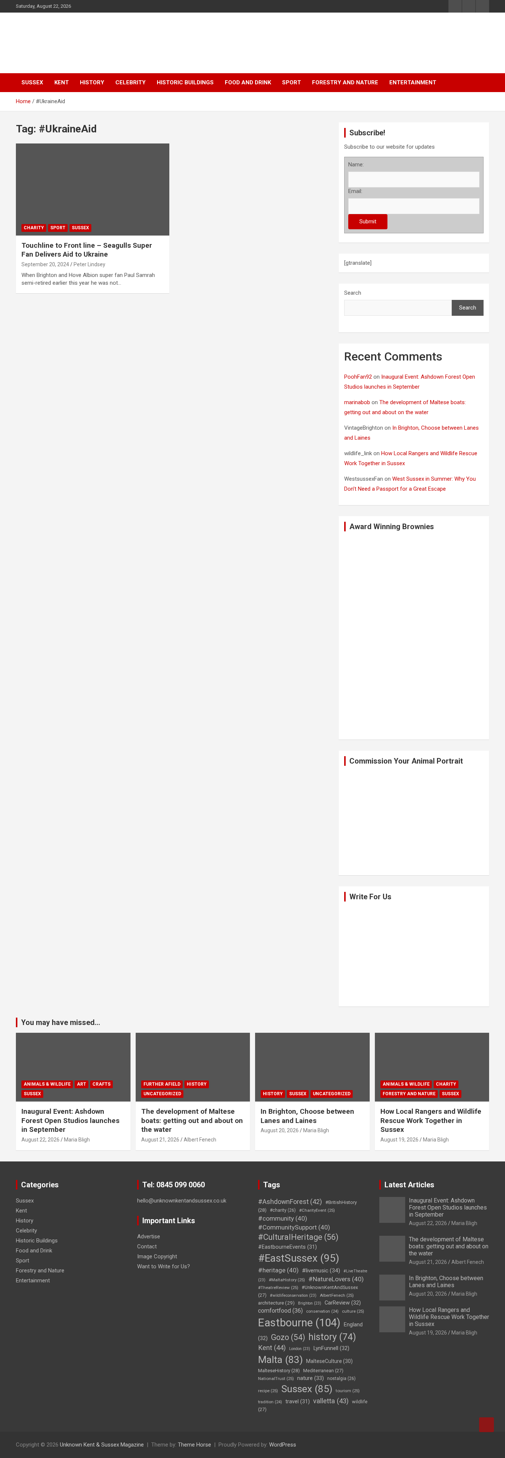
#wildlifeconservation (293, 1295)
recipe (268, 1390)
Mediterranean (323, 1370)
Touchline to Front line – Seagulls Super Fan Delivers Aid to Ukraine (86, 250)
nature (310, 1378)
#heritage (278, 1270)
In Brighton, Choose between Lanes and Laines (307, 1116)
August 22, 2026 (40, 1140)
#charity (283, 1210)
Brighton (309, 1303)
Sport (291, 82)
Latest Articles (409, 1184)
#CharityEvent (317, 1210)
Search (352, 293)
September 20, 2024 (45, 264)
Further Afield (161, 1084)
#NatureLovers (336, 1279)
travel (297, 1401)
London (299, 1348)
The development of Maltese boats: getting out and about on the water (192, 1120)
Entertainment (412, 82)
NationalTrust (276, 1378)
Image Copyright (157, 1256)
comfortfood (280, 1310)
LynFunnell (331, 1348)
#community (282, 1218)
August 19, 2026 (399, 1140)
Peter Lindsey (89, 264)
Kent (61, 82)
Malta (280, 1359)
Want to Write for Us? (163, 1266)
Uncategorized (162, 1093)
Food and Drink (248, 82)
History (92, 82)
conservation (322, 1311)
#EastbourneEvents (287, 1247)
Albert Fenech (200, 1140)
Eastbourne (299, 1322)
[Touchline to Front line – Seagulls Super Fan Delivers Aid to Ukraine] (34, 162)
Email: (355, 191)
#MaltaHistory (287, 1279)
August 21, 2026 (160, 1140)
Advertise (148, 1236)
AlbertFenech (337, 1295)
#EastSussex (298, 1258)
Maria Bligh (77, 1140)
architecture (276, 1303)
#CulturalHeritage (298, 1237)
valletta (331, 1401)
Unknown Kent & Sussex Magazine (102, 1444)
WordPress (282, 1444)
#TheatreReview (278, 1287)
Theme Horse (194, 1444)
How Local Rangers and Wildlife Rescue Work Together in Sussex (430, 1120)
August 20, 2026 (280, 1130)
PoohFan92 (358, 376)
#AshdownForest (290, 1201)
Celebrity (130, 82)
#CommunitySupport (294, 1227)
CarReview (343, 1302)
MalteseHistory (279, 1370)
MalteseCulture (329, 1361)
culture (353, 1311)
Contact (147, 1246)
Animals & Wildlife (47, 1084)
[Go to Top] (486, 1424)
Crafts (101, 1084)
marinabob (357, 402)
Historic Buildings (185, 82)
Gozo (288, 1337)
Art (81, 1084)
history (332, 1337)
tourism (348, 1390)
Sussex (32, 82)
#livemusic (321, 1270)
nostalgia (341, 1378)
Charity (34, 227)
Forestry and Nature (345, 82)
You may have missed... (60, 1022)
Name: (356, 164)
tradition (270, 1402)
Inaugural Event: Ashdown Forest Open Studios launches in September (70, 1120)
